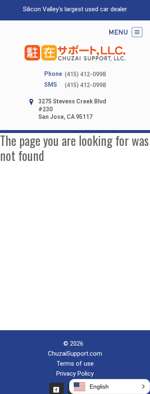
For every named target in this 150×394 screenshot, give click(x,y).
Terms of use (75, 363)
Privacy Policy (75, 373)
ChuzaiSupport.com (75, 353)
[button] (110, 386)
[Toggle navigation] (126, 32)
